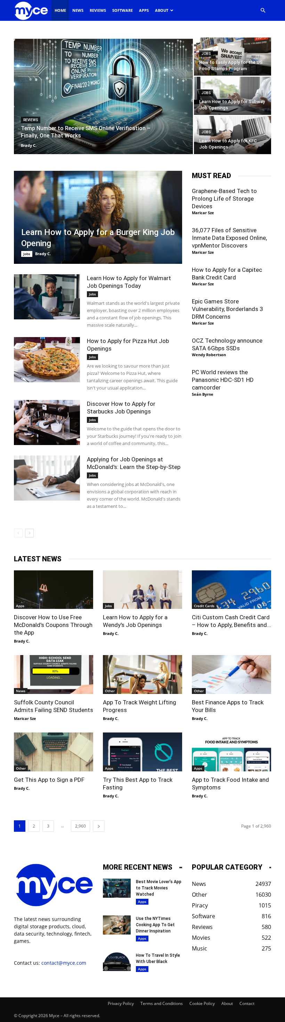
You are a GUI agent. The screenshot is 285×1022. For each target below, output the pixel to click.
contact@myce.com (63, 963)
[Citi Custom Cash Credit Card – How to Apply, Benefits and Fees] (231, 589)
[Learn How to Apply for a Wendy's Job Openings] (142, 589)
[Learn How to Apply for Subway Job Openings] (232, 96)
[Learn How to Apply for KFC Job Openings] (232, 135)
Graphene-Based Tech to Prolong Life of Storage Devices (224, 198)
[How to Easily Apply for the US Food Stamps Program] (232, 56)
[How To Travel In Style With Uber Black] (117, 961)
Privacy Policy (121, 1003)
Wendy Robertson (209, 354)
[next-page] (29, 533)
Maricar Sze (203, 212)
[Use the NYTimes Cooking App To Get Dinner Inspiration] (117, 925)
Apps (144, 10)
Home (60, 10)
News (77, 10)
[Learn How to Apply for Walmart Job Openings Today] (47, 297)
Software (122, 10)
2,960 (80, 826)
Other (110, 690)
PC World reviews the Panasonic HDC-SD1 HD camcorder (223, 380)
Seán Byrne (202, 394)
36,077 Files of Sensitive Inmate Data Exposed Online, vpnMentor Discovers (229, 238)
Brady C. (28, 145)
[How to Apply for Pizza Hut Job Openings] (47, 360)
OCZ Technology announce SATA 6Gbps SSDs (227, 344)
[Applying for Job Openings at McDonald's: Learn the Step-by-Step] (47, 478)
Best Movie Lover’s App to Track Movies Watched (158, 888)
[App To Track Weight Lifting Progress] (142, 674)
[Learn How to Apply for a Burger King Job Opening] (98, 217)
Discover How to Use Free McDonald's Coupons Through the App (53, 625)
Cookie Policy (202, 1003)
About (161, 10)
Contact (246, 1003)
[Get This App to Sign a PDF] (53, 751)
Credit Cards (204, 605)
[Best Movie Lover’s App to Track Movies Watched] (117, 888)
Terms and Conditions (161, 1003)
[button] (262, 10)
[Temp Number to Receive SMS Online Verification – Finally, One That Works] (103, 96)
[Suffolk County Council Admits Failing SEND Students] (53, 674)
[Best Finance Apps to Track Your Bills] (231, 674)
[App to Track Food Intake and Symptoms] (231, 751)
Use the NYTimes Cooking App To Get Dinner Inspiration (155, 924)
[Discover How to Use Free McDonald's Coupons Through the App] (53, 589)
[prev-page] (18, 533)
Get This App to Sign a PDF (49, 779)
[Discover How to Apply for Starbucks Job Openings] (47, 422)
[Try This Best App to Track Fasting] (142, 751)
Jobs (206, 54)
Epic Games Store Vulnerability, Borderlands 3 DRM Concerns (227, 309)
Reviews (98, 10)
